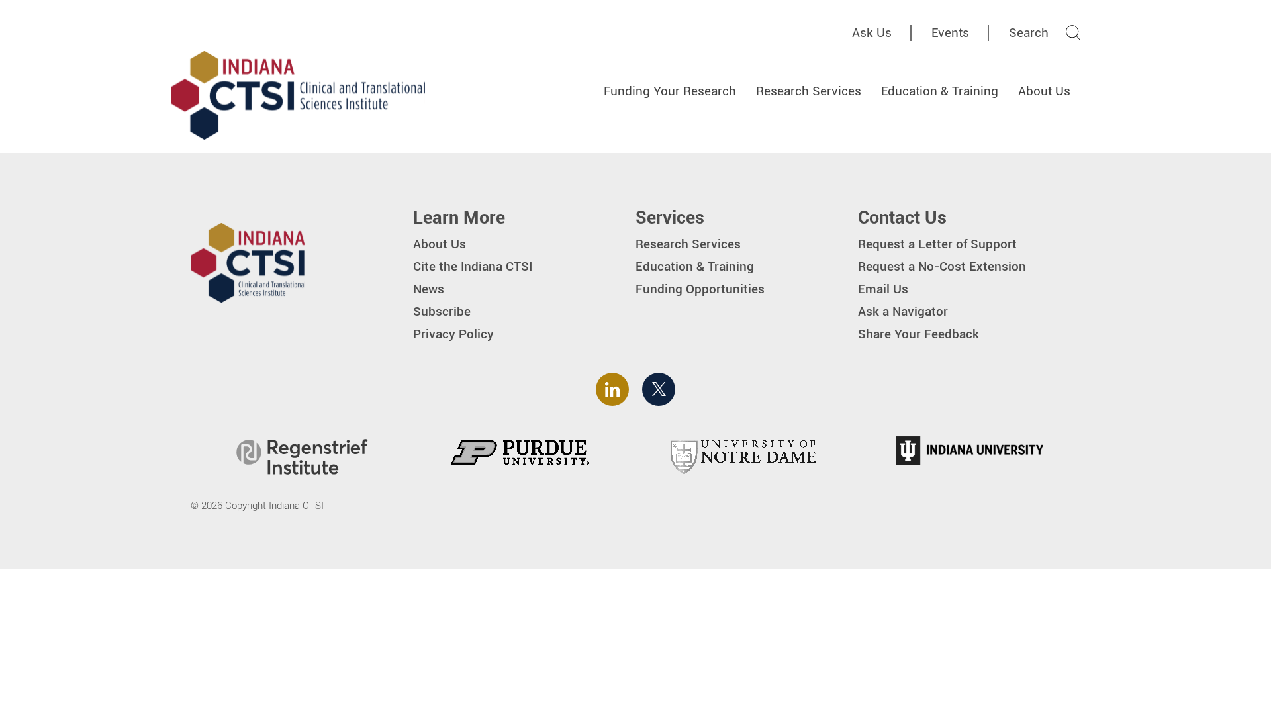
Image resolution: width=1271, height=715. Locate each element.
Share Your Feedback (918, 334)
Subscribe (442, 311)
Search (1029, 32)
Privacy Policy (453, 334)
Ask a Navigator (903, 311)
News (428, 289)
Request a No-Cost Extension (942, 266)
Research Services (808, 91)
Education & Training (939, 91)
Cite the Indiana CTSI (472, 266)
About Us (1044, 91)
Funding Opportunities (700, 289)
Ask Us (872, 32)
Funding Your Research (670, 91)
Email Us (883, 289)
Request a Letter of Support (937, 244)
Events (950, 32)
